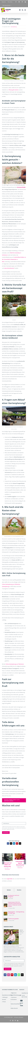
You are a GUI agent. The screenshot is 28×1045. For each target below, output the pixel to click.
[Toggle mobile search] (22, 10)
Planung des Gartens (13, 89)
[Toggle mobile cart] (19, 10)
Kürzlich (19, 890)
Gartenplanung (14, 26)
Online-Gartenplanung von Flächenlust (15, 664)
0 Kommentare (8, 868)
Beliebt (9, 890)
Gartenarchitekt (21, 187)
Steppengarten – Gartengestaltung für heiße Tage (16, 912)
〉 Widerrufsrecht (14, 1007)
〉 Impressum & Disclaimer (14, 998)
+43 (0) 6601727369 (24, 996)
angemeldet (9, 878)
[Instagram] (8, 974)
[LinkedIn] (15, 974)
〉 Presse (4, 1001)
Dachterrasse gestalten (13, 918)
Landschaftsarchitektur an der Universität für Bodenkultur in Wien (14, 259)
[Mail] (22, 974)
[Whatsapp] (19, 974)
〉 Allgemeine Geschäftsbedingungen (14, 994)
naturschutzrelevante (9, 268)
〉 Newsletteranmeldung (5, 994)
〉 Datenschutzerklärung (14, 1003)
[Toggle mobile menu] (25, 10)
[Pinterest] (12, 974)
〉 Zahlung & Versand (4, 998)
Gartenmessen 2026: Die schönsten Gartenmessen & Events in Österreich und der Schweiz (14, 904)
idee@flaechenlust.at (24, 993)
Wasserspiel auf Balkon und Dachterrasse (7, 864)
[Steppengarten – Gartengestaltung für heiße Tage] (5, 913)
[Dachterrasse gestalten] (5, 919)
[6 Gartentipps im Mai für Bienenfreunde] (20, 856)
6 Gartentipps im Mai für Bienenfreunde (20, 863)
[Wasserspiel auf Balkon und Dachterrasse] (7, 857)
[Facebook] (5, 974)
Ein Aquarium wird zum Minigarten (13, 896)
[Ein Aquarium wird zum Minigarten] (5, 896)
